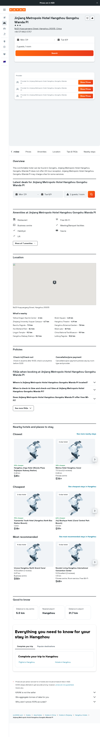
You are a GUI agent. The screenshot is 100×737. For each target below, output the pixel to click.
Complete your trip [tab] (25, 646)
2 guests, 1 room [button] (24, 46)
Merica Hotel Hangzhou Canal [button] (68, 468)
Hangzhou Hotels (81, 715)
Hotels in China (50, 715)
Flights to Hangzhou (27, 662)
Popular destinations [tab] (46, 646)
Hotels (28, 715)
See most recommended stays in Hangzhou (77, 536)
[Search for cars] (4, 28)
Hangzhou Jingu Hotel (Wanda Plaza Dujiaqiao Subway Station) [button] (29, 469)
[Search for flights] (4, 17)
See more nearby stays (86, 434)
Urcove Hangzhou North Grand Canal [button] (29, 568)
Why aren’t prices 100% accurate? (30, 701)
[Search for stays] (4, 23)
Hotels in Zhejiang (65, 715)
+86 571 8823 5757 (23, 31)
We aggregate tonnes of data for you (32, 697)
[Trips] (4, 54)
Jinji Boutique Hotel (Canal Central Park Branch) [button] (72, 521)
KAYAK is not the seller (25, 692)
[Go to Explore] (4, 41)
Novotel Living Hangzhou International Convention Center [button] (72, 569)
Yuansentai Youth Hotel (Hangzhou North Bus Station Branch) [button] (33, 521)
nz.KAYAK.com (18, 715)
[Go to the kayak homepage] (17, 9)
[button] (97, 3)
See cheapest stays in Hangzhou (82, 486)
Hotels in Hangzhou (63, 662)
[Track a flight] (4, 46)
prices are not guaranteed (65, 685)
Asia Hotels (38, 715)
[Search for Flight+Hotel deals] (4, 34)
